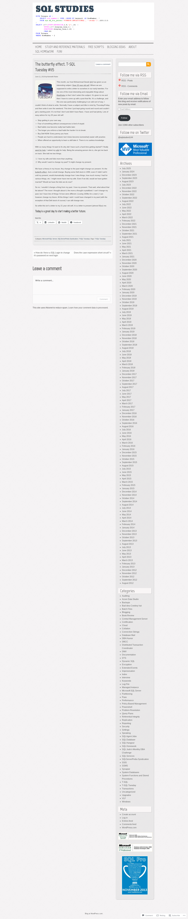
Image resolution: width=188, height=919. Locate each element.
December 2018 (129, 335)
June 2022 (127, 208)
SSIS (124, 762)
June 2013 (127, 550)
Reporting (126, 723)
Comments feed (129, 824)
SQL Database (128, 740)
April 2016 (126, 439)
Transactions (128, 789)
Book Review (128, 615)
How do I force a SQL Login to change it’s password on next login (52, 254)
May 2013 (126, 554)
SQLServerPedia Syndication (68, 239)
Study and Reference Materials (65, 47)
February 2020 (128, 289)
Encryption (127, 664)
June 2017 (127, 394)
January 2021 (128, 257)
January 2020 (128, 292)
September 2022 (129, 198)
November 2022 (129, 191)
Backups (126, 602)
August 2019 (128, 309)
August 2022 (128, 201)
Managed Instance (130, 687)
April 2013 (126, 557)
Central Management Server (135, 619)
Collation (126, 628)
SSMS (125, 766)
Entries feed (127, 821)
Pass (124, 697)
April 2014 (126, 518)
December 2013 (129, 531)
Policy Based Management (134, 704)
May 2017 (126, 397)
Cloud (125, 625)
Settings (125, 730)
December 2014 (129, 492)
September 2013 (129, 541)
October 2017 (128, 381)
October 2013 (128, 537)
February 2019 (128, 328)
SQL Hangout (128, 743)
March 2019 (127, 325)
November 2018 (129, 338)
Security (125, 726)
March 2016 (127, 443)
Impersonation (128, 671)
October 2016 (128, 420)
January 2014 (128, 528)
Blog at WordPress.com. (94, 914)
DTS (124, 658)
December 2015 (129, 452)
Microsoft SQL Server (49, 239)
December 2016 (129, 413)
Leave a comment (103, 64)
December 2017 (129, 374)
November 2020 (129, 263)
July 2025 (126, 168)
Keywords (126, 681)
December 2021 (129, 224)
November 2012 (129, 573)
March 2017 (127, 403)
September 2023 (129, 178)
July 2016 (126, 430)
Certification (127, 622)
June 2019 (127, 315)
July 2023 (126, 185)
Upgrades (126, 795)
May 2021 (126, 247)
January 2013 (128, 567)
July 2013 (126, 547)
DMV (124, 651)
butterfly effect (41, 172)
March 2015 (127, 482)
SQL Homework (44, 51)
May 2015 (126, 475)
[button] (135, 149)
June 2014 (127, 511)
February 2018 (128, 368)
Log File (125, 684)
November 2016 (129, 417)
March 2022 (127, 217)
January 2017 (128, 410)
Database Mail (128, 635)
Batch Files (127, 609)
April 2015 (126, 479)
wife (57, 150)
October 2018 (128, 341)
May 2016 (126, 436)
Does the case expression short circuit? (91, 253)
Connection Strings (130, 632)
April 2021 (126, 250)
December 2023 (129, 175)
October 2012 (128, 577)
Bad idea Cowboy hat (132, 606)
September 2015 (129, 462)
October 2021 (128, 230)
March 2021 (127, 253)
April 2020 (126, 283)
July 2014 (126, 508)
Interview (126, 677)
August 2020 (128, 273)
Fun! (59, 51)
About (133, 47)
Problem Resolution (131, 710)
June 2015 (127, 472)
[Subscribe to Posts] (119, 80)
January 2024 (128, 172)
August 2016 (128, 426)
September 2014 (129, 501)
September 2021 (129, 234)
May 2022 (126, 211)
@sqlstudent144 (125, 137)
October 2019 (128, 302)
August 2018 (128, 348)
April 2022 (126, 214)
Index (124, 674)
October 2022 (128, 194)
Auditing (126, 596)
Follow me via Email (134, 93)
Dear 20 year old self (80, 85)
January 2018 (128, 371)
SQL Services (128, 756)
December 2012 (129, 570)
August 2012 (128, 583)
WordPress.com (129, 828)
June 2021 (127, 243)
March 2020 (127, 286)
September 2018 (129, 345)
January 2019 (128, 332)
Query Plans (127, 713)
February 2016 (128, 446)
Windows (126, 802)
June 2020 (127, 276)
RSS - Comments (129, 86)
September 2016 (129, 423)
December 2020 (129, 260)
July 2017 (126, 390)
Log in (125, 818)
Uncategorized (128, 792)
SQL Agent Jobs (129, 736)
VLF (124, 798)
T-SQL (125, 782)
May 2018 (126, 358)
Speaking (126, 733)
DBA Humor (127, 638)
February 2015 (128, 485)
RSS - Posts (127, 80)
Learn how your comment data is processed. (88, 308)
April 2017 (126, 400)
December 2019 (129, 296)
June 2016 (127, 433)
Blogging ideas (116, 47)
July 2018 (126, 351)
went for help (40, 150)
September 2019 (129, 306)
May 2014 (126, 515)
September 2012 (129, 580)
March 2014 (127, 521)
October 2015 (128, 459)
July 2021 (126, 240)
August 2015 (128, 466)
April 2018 (126, 361)
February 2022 (128, 221)
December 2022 (129, 188)
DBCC (125, 642)
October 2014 (128, 498)
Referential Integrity (131, 717)
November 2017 (129, 377)
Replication (127, 720)
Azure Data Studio (130, 599)
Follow (124, 118)
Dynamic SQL (128, 661)
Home (38, 47)
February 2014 (128, 524)
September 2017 (129, 384)
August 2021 (128, 237)
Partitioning (127, 694)
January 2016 (128, 449)
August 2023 (128, 181)
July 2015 (126, 469)
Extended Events (129, 668)
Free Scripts (96, 47)
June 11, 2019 (40, 77)
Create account (129, 814)
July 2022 (126, 204)
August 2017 (128, 387)
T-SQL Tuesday (84, 239)
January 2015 (128, 488)
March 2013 (127, 560)
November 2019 (129, 299)
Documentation (129, 655)
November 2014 (129, 495)
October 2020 (128, 266)
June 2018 (127, 355)
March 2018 (127, 364)
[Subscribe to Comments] (119, 86)
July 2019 (126, 312)
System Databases (130, 772)
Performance (128, 700)
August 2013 (128, 544)
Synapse (126, 769)
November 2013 (129, 534)
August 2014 (128, 505)
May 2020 (126, 279)
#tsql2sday (61, 95)
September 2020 (129, 270)
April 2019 (126, 322)
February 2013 (128, 564)
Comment (104, 299)
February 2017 (128, 407)
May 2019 (126, 319)
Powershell (127, 707)
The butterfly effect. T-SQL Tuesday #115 (55, 66)
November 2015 (129, 456)
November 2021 (129, 227)
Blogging (126, 612)
